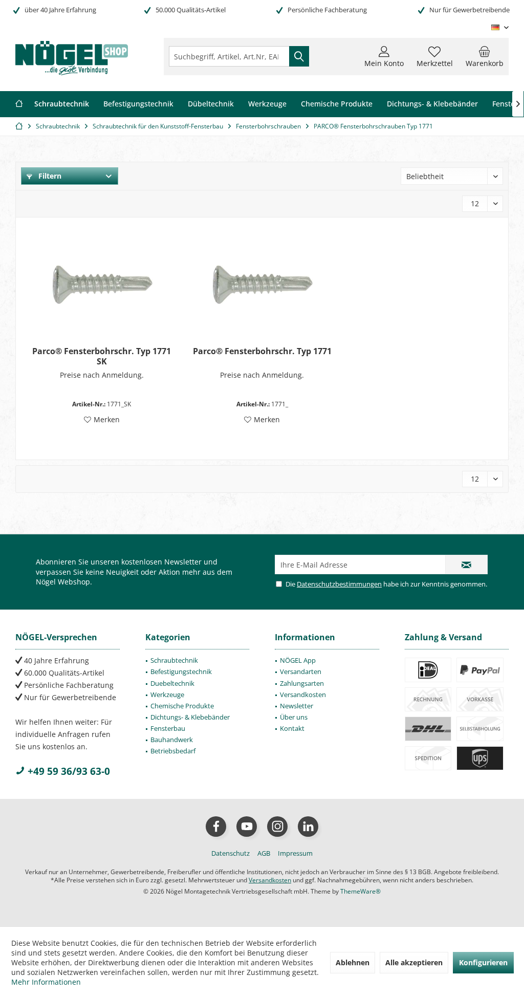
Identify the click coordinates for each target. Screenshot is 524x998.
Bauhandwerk (171, 739)
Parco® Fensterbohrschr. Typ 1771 (262, 351)
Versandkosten (303, 694)
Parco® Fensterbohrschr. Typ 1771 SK (101, 356)
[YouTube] (246, 826)
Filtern (48, 176)
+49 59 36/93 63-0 (67, 771)
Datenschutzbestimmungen (339, 584)
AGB (263, 853)
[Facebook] (216, 826)
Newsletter (296, 705)
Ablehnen (352, 962)
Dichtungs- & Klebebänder (190, 717)
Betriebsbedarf (172, 750)
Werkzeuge (167, 694)
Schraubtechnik (174, 660)
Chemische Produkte (182, 705)
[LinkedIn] (308, 826)
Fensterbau (167, 728)
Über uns (294, 717)
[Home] (19, 104)
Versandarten (300, 671)
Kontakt (292, 728)
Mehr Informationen (46, 982)
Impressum (295, 853)
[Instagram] (277, 826)
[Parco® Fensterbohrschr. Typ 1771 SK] (101, 284)
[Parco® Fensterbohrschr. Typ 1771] (262, 284)
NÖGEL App (298, 660)
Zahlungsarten (302, 683)
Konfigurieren (483, 962)
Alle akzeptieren (414, 962)
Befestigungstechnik (181, 671)
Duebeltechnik (172, 683)
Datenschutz (230, 853)
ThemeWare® (360, 891)
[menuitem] (485, 56)
